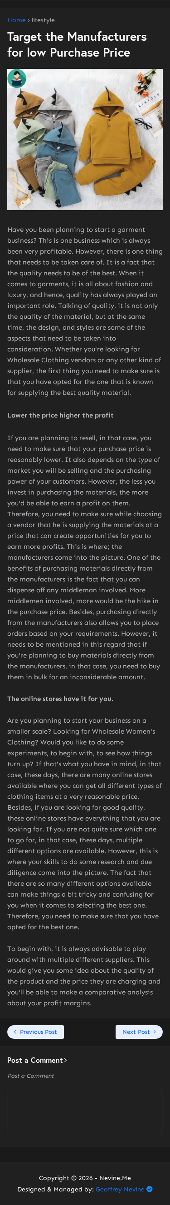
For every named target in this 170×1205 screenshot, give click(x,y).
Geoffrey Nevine (120, 1189)
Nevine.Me (115, 1178)
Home (16, 20)
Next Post (136, 1031)
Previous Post (38, 1031)
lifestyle (43, 20)
